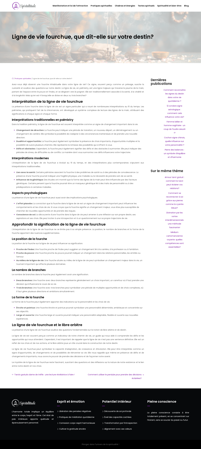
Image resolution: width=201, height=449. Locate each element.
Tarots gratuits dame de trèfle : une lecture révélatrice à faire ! (44, 374)
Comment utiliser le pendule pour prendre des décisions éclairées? (115, 376)
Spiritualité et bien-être (169, 5)
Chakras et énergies (125, 5)
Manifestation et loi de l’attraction (70, 5)
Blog (186, 5)
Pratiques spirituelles (101, 5)
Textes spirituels (146, 5)
